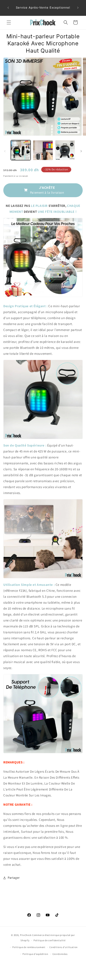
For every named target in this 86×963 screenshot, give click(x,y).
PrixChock (26, 935)
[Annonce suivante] (78, 8)
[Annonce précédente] (8, 8)
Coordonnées (60, 954)
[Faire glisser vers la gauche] (5, 151)
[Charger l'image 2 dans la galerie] (43, 150)
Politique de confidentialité (49, 940)
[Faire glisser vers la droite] (81, 151)
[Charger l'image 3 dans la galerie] (65, 150)
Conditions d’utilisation (63, 947)
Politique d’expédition (35, 954)
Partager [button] (14, 878)
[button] (9, 22)
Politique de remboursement (28, 947)
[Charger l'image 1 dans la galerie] (21, 150)
